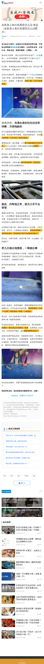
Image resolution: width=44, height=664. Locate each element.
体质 (28, 77)
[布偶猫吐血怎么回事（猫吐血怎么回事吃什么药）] (8, 541)
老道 (16, 47)
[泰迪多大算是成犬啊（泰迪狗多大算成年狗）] (8, 611)
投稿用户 (5, 36)
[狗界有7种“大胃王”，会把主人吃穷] (8, 553)
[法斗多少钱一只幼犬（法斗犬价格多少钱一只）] (8, 634)
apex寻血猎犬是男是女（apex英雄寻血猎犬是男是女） (29, 598)
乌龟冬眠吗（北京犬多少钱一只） (17, 447)
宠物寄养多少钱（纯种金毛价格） (17, 441)
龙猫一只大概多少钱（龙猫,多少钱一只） (29, 574)
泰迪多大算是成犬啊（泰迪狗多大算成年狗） (28, 609)
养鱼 (12, 47)
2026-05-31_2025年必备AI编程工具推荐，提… (21, 435)
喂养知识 (32, 36)
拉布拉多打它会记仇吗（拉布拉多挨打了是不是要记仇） (28, 586)
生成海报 (7, 491)
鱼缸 (33, 74)
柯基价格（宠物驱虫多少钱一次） (17, 463)
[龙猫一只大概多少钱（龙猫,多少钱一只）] (8, 576)
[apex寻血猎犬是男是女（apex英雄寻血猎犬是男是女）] (8, 599)
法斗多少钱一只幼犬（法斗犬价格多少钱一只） (28, 632)
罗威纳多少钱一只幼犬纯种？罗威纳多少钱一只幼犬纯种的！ (28, 621)
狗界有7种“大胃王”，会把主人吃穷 (29, 551)
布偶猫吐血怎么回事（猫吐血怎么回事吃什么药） (28, 540)
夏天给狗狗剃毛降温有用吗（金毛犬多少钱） (21, 452)
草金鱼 (36, 58)
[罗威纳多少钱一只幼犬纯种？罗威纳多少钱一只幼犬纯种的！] (8, 623)
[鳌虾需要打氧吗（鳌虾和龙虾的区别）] (8, 565)
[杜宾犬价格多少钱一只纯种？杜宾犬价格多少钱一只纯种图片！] (8, 530)
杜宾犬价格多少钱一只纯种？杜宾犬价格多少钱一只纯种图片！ (28, 528)
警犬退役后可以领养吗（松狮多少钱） (18, 458)
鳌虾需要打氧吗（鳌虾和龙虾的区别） (28, 563)
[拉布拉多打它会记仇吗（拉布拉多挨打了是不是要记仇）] (8, 588)
